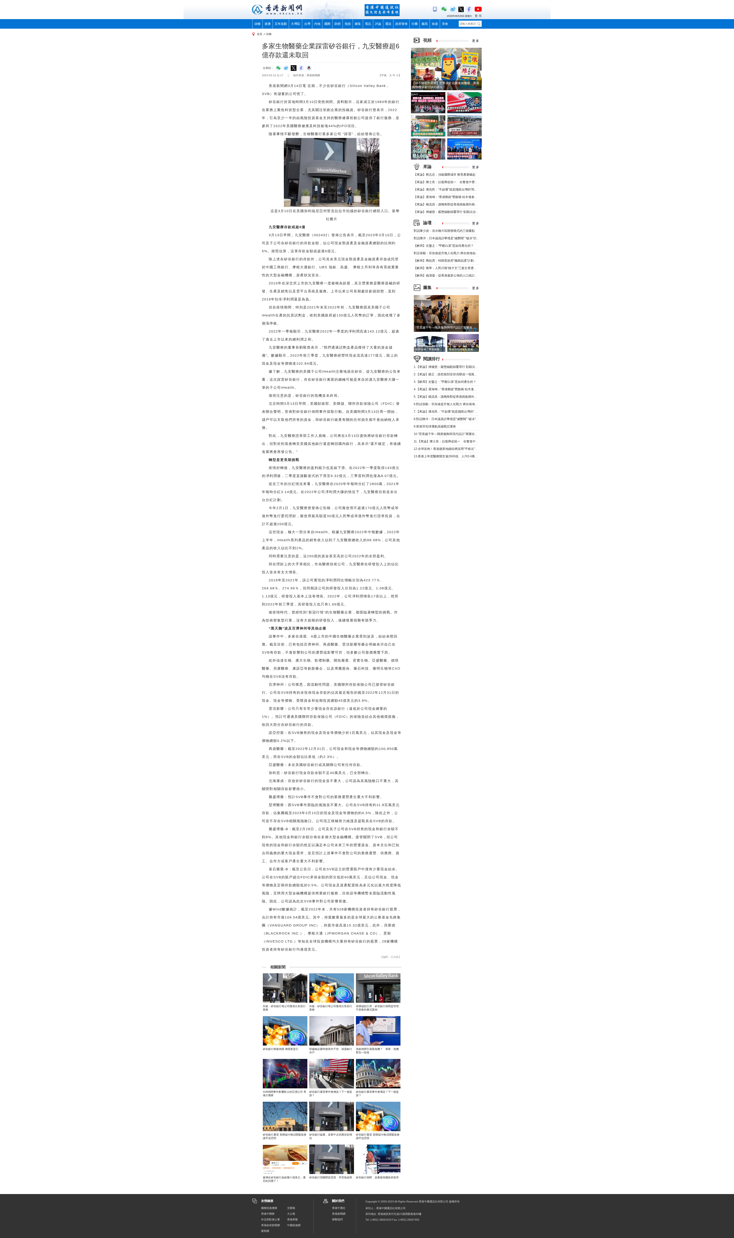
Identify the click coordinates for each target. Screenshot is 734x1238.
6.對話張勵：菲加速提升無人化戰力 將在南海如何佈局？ (452, 404)
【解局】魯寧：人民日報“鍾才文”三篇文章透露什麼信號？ (453, 268)
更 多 (475, 40)
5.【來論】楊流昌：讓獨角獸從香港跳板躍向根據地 (448, 396)
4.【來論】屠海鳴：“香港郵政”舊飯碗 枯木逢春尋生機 (450, 389)
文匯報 (291, 1208)
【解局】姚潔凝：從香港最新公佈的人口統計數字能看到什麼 (455, 275)
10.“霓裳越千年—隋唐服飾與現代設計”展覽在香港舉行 (450, 434)
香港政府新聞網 (270, 1225)
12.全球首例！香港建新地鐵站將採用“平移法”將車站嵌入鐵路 (455, 448)
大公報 (291, 1213)
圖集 (358, 23)
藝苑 (425, 23)
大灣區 (295, 23)
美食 (445, 23)
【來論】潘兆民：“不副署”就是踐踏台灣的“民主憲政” (449, 189)
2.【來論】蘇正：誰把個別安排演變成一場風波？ (447, 374)
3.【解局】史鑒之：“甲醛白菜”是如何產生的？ (445, 381)
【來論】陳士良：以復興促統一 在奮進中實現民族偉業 (452, 182)
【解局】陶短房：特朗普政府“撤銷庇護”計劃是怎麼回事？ (453, 260)
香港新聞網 (338, 1213)
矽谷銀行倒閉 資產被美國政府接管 (377, 1177)
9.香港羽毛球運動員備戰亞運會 (435, 426)
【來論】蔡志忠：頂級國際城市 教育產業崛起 (445, 174)
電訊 (368, 23)
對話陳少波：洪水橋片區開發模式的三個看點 (444, 230)
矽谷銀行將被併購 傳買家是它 (280, 1049)
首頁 (259, 34)
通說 (388, 23)
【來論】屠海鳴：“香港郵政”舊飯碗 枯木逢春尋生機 (449, 197)
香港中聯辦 (267, 1213)
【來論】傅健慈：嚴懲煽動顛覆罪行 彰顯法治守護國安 (451, 211)
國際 (327, 23)
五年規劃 (281, 23)
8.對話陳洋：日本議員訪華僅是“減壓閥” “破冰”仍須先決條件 (454, 419)
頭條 (257, 23)
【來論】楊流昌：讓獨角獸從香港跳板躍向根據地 (447, 204)
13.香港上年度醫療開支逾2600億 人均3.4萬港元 (447, 456)
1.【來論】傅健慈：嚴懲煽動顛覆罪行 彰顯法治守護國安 (452, 366)
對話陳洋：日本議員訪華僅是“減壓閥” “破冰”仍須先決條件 (453, 238)
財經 (338, 23)
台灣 (307, 23)
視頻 (348, 23)
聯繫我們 (337, 1219)
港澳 (268, 23)
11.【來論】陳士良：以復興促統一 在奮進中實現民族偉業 (454, 441)
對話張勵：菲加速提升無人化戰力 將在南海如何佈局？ (451, 253)
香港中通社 (338, 1208)
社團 (415, 23)
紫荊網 (265, 1230)
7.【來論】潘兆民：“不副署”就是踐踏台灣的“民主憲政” (450, 411)
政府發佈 (401, 23)
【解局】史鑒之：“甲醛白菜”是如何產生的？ (444, 245)
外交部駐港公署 (270, 1219)
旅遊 (435, 23)
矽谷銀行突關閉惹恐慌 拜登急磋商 (330, 1177)
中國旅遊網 (293, 1225)
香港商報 (292, 1219)
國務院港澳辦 (269, 1208)
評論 (378, 23)
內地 (317, 23)
